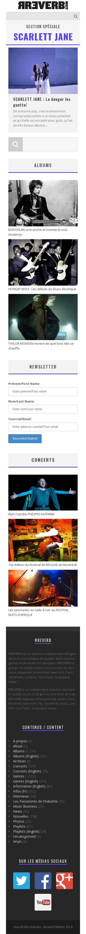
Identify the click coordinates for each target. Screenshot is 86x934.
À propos (20, 741)
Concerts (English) (27, 771)
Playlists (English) (26, 831)
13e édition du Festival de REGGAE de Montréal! (42, 565)
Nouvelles (20, 816)
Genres (18, 776)
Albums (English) (25, 756)
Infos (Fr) (20, 791)
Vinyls (17, 841)
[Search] (76, 16)
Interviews (21, 796)
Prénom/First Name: (24, 383)
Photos (18, 821)
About (17, 746)
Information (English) (29, 786)
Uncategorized (24, 836)
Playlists (19, 826)
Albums (19, 751)
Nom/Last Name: (21, 401)
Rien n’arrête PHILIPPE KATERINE (31, 514)
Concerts (43, 460)
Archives (19, 761)
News (17, 811)
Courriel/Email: (20, 419)
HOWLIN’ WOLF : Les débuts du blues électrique (42, 289)
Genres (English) (25, 781)
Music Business (25, 806)
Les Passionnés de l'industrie (35, 801)
